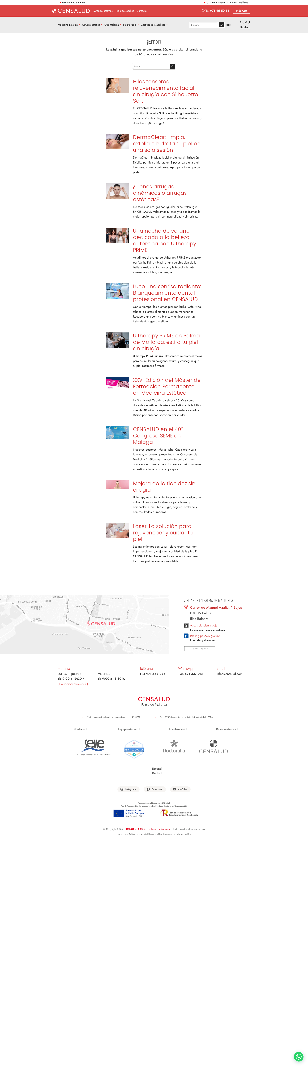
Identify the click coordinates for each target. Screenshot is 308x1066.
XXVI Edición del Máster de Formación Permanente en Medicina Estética (167, 386)
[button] (299, 1057)
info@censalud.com (229, 674)
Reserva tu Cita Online (73, 2)
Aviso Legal (123, 834)
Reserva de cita (226, 729)
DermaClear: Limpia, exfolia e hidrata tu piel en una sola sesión (167, 143)
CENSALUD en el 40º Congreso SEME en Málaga (158, 435)
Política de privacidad (138, 834)
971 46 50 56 (219, 10)
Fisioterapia (129, 25)
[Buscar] (221, 24)
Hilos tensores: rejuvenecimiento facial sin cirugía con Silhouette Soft (165, 91)
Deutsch (245, 27)
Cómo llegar (198, 648)
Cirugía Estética (91, 25)
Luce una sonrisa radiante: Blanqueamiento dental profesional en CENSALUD (167, 292)
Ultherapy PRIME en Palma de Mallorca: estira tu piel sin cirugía (166, 342)
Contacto (79, 729)
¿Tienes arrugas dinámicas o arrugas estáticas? (160, 193)
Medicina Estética (68, 25)
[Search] (172, 66)
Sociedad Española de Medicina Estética (94, 754)
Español (245, 22)
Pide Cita (241, 11)
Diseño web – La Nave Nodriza (177, 834)
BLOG (228, 25)
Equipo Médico (128, 729)
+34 (153, 674)
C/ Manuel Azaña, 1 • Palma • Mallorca (227, 2)
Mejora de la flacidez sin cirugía (164, 486)
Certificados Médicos (153, 25)
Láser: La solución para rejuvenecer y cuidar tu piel (163, 532)
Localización (177, 729)
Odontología (111, 25)
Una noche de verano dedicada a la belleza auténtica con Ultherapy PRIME (164, 240)
